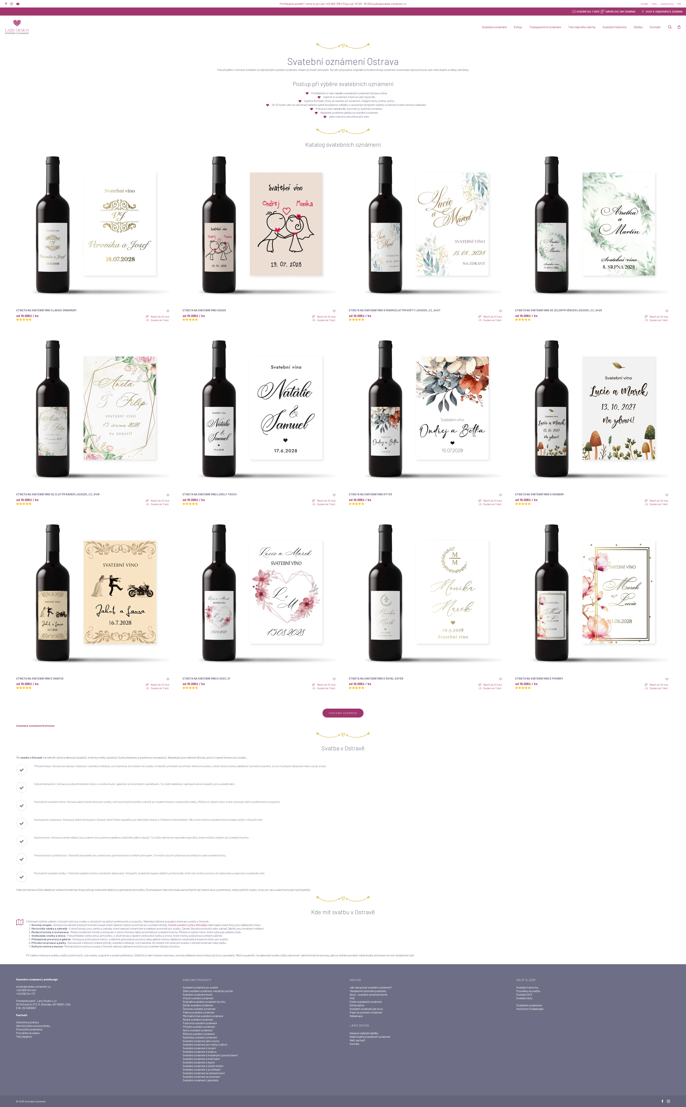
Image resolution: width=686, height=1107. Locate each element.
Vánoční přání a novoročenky (33, 1025)
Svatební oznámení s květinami (201, 1058)
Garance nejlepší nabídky (364, 1033)
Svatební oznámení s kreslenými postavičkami (210, 1055)
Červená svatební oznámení (199, 1008)
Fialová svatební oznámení (198, 1012)
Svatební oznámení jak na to (366, 1008)
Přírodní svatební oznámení (199, 1026)
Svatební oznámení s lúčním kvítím (203, 1066)
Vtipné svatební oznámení (198, 998)
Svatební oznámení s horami (199, 1048)
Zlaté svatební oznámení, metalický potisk (208, 991)
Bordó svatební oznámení (198, 1005)
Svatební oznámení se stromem (201, 1076)
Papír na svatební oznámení (366, 1012)
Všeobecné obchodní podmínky (368, 991)
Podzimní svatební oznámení (200, 1023)
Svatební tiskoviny (527, 987)
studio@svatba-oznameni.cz (33, 986)
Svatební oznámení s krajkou (200, 1051)
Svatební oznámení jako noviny (201, 1041)
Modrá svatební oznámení (198, 1019)
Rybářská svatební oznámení (200, 1037)
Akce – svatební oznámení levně (368, 994)
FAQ (352, 998)
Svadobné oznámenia (529, 1005)
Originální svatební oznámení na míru (204, 1001)
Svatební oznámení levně (197, 994)
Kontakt (354, 1043)
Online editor (357, 1005)
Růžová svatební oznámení (199, 1033)
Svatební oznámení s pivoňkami (202, 1069)
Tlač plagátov (24, 1036)
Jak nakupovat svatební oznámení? (371, 987)
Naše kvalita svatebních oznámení (370, 1036)
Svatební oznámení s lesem (199, 1062)
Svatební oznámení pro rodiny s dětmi (205, 1044)
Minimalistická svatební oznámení (203, 1016)
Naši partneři (357, 1040)
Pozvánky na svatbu (528, 991)
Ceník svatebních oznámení (366, 1001)
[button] (168, 311)
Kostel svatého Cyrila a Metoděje (187, 925)
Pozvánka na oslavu (28, 1033)
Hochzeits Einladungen (530, 1008)
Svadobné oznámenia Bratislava (35, 725)
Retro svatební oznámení (197, 1030)
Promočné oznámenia (29, 1029)
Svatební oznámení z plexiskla (200, 1080)
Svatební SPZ (524, 994)
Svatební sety (524, 998)
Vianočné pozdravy (27, 1022)
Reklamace (356, 1016)
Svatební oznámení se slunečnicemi (204, 1073)
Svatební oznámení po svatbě (200, 987)
